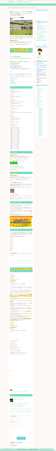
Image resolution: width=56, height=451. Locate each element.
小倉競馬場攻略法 (40, 117)
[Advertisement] (21, 261)
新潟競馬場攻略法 (40, 115)
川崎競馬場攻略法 (40, 122)
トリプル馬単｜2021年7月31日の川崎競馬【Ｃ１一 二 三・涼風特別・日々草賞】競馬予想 (42, 40)
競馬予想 (38, 86)
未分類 (37, 98)
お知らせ (38, 97)
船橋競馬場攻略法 (40, 123)
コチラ (42, 58)
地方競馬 (39, 92)
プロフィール (42, 4)
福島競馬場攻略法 (40, 116)
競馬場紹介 (38, 105)
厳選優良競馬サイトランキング (40, 23)
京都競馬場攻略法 (40, 111)
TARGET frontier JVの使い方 (40, 104)
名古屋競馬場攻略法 (40, 130)
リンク (33, 4)
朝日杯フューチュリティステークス (17, 391)
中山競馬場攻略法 (40, 110)
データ (12, 391)
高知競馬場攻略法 (40, 134)
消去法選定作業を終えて (13, 83)
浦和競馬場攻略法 (40, 124)
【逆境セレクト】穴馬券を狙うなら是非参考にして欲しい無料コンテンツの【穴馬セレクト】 (42, 32)
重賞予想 (39, 90)
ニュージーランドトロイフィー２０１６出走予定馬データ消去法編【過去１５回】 (19, 403)
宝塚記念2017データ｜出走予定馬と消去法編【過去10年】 (17, 404)
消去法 (22, 391)
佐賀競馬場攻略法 (40, 135)
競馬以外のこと (38, 103)
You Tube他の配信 (13, 4)
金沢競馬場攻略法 (40, 129)
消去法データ (22, 17)
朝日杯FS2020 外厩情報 (13, 82)
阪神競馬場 (25, 391)
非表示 (14, 78)
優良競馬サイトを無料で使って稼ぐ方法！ (20, 1)
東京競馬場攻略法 (40, 109)
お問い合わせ (23, 4)
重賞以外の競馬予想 (40, 91)
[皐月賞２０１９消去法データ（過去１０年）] (11, 401)
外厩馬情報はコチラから (21, 216)
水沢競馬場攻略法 (40, 128)
